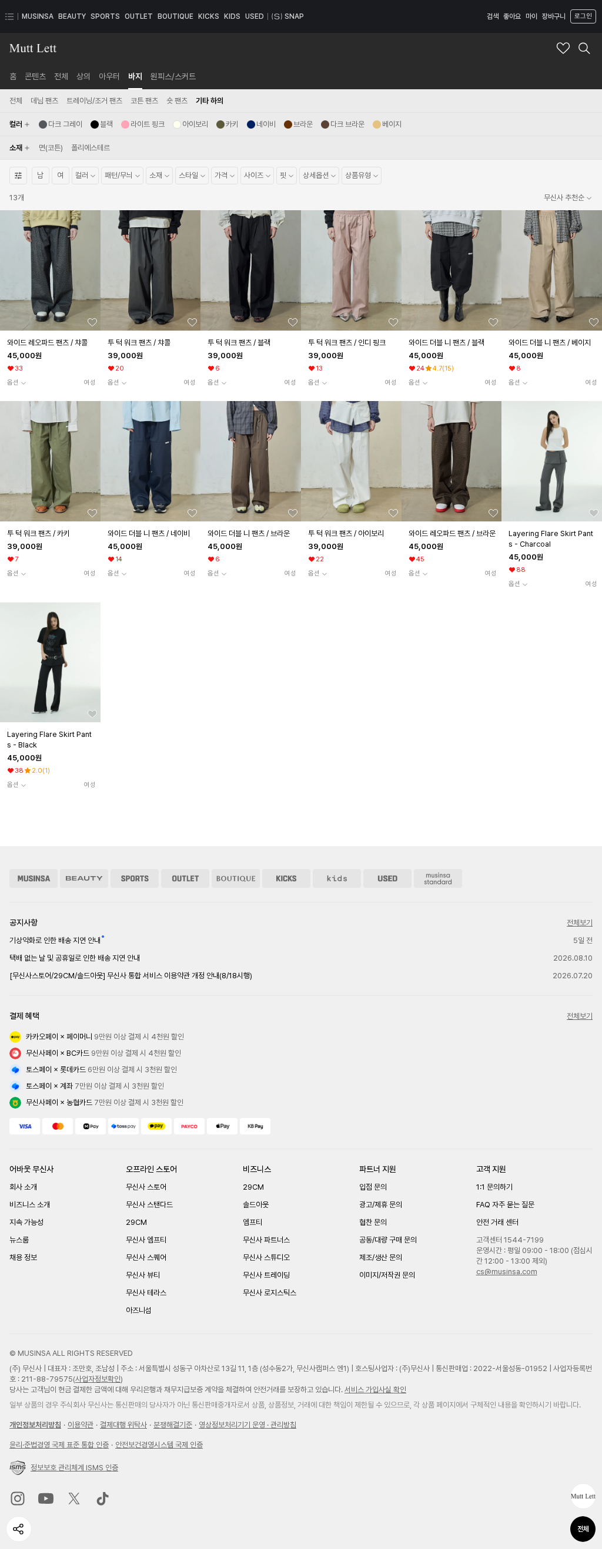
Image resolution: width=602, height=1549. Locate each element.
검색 (493, 16)
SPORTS (105, 16)
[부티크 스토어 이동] (236, 878)
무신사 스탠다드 (149, 1204)
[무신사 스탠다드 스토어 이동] (438, 878)
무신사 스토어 (146, 1187)
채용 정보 (23, 1257)
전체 (583, 1529)
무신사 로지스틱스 (269, 1292)
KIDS (232, 16)
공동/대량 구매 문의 (388, 1239)
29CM (136, 1222)
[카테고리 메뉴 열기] (9, 16)
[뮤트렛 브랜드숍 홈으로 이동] (32, 48)
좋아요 (512, 16)
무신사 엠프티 (146, 1239)
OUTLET (139, 16)
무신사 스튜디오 (266, 1257)
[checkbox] (60, 124)
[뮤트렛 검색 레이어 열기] (584, 48)
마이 (531, 16)
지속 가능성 (26, 1222)
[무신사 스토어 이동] (33, 878)
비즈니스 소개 (29, 1204)
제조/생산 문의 (380, 1257)
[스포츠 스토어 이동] (135, 878)
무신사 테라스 (146, 1292)
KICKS (208, 16)
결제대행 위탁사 (123, 1424)
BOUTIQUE (175, 16)
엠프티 (252, 1222)
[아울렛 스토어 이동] (185, 878)
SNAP (294, 16)
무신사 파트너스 (266, 1239)
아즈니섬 (139, 1310)
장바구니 (554, 16)
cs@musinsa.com (506, 1271)
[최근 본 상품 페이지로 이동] (583, 1496)
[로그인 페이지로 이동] (582, 16)
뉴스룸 (19, 1239)
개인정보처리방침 (35, 1424)
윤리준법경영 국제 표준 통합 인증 (59, 1444)
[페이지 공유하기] (19, 1529)
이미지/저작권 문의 (387, 1275)
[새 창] (17, 1498)
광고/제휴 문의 (380, 1204)
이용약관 (80, 1424)
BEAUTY (72, 16)
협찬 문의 (373, 1222)
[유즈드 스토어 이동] (387, 878)
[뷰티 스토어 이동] (84, 878)
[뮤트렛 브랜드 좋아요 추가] (563, 48)
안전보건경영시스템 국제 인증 (159, 1444)
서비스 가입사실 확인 (375, 1389)
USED (254, 16)
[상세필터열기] (18, 175)
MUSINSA (37, 16)
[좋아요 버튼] (92, 322)
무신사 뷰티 (143, 1275)
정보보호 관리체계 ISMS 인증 (74, 1467)
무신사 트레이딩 (266, 1275)
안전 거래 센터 (497, 1222)
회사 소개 (23, 1187)
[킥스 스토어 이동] (286, 878)
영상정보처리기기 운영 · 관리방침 (247, 1424)
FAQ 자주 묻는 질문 (505, 1204)
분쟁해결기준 (172, 1424)
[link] (13, 76)
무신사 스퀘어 (146, 1257)
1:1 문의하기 (494, 1187)
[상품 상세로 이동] (50, 270)
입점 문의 (373, 1187)
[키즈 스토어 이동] (337, 878)
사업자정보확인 (98, 1379)
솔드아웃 (256, 1204)
